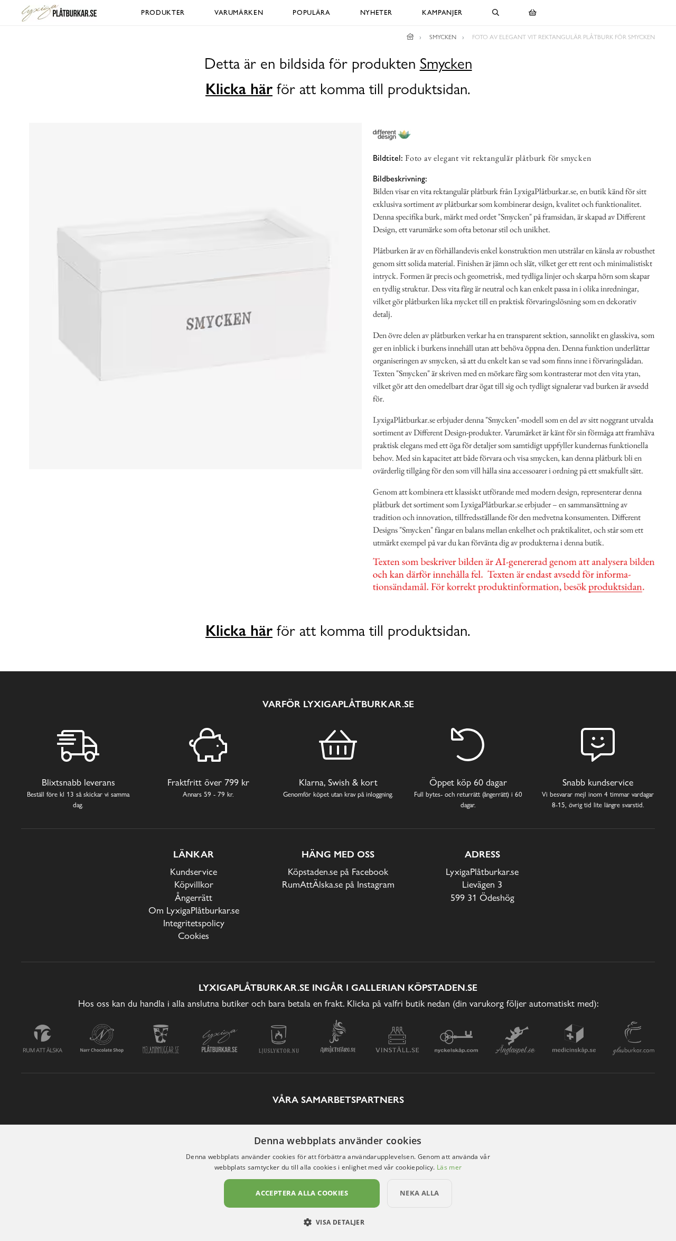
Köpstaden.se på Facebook (338, 871)
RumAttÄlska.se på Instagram (338, 884)
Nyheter (376, 12)
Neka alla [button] (419, 1193)
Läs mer (449, 1167)
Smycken (446, 63)
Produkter (163, 12)
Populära (311, 12)
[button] (338, 1222)
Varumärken (239, 12)
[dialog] (338, 1183)
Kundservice (193, 871)
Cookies (193, 935)
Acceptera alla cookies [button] (302, 1193)
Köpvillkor (193, 884)
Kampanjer (442, 12)
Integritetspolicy (193, 922)
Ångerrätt (193, 897)
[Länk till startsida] (410, 37)
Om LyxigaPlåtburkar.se (193, 910)
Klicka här (239, 89)
